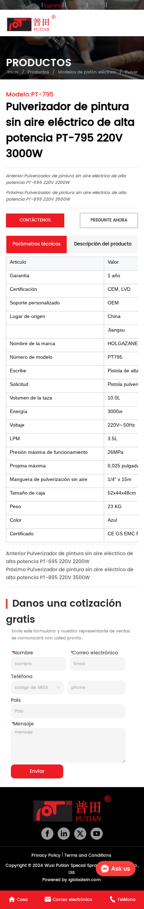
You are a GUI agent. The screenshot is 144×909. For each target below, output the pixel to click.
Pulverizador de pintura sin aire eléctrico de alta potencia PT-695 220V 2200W (66, 179)
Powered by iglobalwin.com (71, 880)
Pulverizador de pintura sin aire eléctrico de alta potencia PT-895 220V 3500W (66, 196)
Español (53, 6)
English (32, 6)
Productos (38, 72)
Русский (97, 6)
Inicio (13, 72)
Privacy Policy (45, 855)
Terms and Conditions (87, 855)
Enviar (37, 771)
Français (76, 6)
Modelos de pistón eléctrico (87, 72)
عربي (113, 6)
